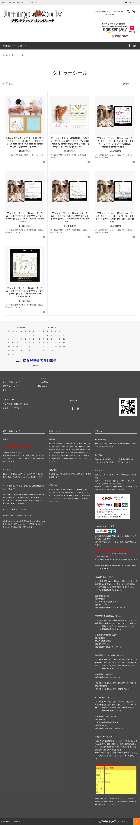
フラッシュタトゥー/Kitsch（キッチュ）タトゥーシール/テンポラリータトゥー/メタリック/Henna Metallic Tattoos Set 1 (25, 292)
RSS (4, 399)
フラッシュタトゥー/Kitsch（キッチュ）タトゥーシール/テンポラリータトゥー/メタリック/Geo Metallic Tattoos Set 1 (114, 217)
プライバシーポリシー (12, 408)
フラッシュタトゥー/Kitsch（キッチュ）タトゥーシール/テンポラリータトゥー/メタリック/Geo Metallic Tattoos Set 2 (69, 217)
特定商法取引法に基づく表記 (15, 404)
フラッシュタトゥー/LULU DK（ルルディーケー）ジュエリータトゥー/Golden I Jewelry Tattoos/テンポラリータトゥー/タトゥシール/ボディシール (69, 142)
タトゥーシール (17, 55)
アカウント (131, 2)
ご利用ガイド (9, 46)
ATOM (11, 399)
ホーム (5, 55)
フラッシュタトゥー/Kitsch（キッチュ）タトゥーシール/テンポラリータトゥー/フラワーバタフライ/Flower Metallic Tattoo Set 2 (115, 142)
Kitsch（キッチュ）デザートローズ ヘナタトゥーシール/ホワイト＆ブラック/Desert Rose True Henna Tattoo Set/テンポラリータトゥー (25, 142)
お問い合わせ (24, 46)
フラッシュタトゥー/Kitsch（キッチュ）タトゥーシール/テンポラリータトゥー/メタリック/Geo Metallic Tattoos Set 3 (25, 217)
